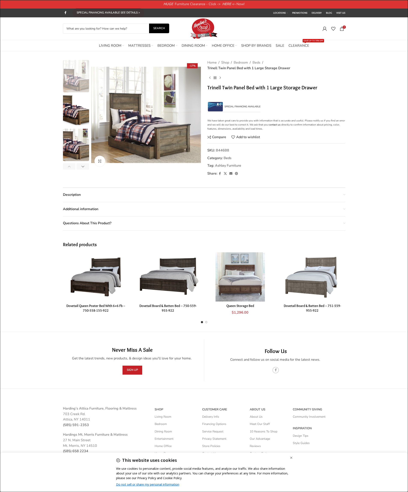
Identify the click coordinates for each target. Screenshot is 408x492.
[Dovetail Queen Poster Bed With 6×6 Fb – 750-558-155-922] (96, 277)
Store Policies (211, 446)
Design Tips (300, 436)
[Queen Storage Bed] (240, 277)
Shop (225, 62)
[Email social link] (231, 174)
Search (159, 28)
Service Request (212, 431)
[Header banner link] (204, 4)
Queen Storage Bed (240, 306)
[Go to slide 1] (202, 322)
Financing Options (214, 424)
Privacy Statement (214, 439)
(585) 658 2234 (75, 451)
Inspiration (302, 428)
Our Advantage (260, 439)
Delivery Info (210, 417)
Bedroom (241, 62)
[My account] (324, 28)
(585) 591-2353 (76, 425)
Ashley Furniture (228, 165)
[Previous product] (209, 77)
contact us (275, 124)
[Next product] (220, 77)
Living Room (163, 417)
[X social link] (225, 174)
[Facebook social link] (65, 13)
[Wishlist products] (333, 28)
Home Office (163, 446)
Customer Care (214, 409)
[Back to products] (215, 77)
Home (212, 62)
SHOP (159, 409)
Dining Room (163, 431)
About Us (257, 409)
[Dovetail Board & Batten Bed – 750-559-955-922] (168, 277)
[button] (69, 166)
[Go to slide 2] (206, 322)
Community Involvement (309, 417)
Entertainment (164, 439)
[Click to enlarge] (99, 161)
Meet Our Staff (260, 424)
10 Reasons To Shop (263, 431)
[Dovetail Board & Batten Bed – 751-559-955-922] (312, 277)
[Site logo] (204, 28)
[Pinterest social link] (236, 174)
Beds (256, 62)
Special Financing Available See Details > (108, 13)
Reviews (255, 446)
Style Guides (301, 443)
